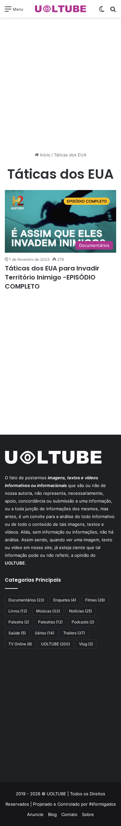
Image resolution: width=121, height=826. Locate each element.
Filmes (95, 600)
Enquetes (64, 600)
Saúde (17, 632)
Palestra (18, 622)
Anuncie (35, 814)
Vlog (86, 643)
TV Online (20, 643)
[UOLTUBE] (60, 9)
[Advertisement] (60, 84)
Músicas (48, 611)
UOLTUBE (55, 643)
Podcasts (83, 622)
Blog (52, 814)
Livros (17, 611)
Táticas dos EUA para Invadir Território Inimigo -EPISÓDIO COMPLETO (52, 277)
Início (44, 154)
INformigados (102, 804)
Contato (69, 814)
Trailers (74, 632)
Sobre (88, 814)
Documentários (26, 600)
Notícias (80, 611)
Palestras (50, 622)
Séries (44, 632)
